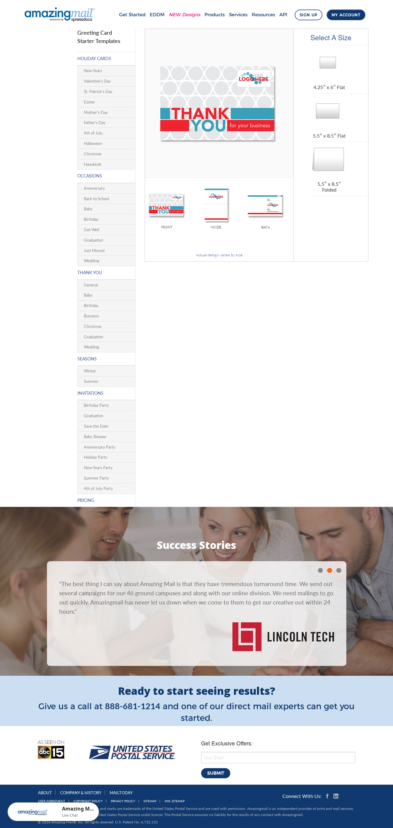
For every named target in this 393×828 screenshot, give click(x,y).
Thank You (89, 272)
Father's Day (95, 122)
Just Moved (94, 250)
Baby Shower (95, 436)
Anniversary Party (99, 447)
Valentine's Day (97, 81)
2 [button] (329, 570)
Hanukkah (92, 164)
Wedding (91, 260)
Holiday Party (95, 457)
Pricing (85, 500)
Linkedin (336, 796)
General (91, 284)
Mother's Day (96, 112)
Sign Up (308, 15)
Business (91, 315)
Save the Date (96, 426)
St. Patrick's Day (98, 91)
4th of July (93, 132)
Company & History (80, 792)
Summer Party (96, 478)
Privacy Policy (123, 801)
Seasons (87, 358)
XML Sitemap (175, 801)
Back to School (96, 198)
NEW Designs (184, 14)
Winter (90, 370)
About (45, 792)
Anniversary (94, 188)
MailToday (121, 792)
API (283, 14)
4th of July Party (98, 488)
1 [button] (320, 570)
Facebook (328, 796)
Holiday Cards (94, 58)
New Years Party (98, 467)
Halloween (93, 143)
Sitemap (149, 801)
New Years (93, 70)
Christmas (93, 153)
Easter (89, 101)
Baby (88, 208)
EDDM (157, 14)
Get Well (91, 229)
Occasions (89, 175)
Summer (91, 381)
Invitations (90, 393)
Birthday (91, 219)
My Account (346, 15)
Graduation (93, 240)
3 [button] (339, 570)
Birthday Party (96, 405)
